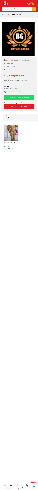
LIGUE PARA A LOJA (19, 106)
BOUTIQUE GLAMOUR (9, 142)
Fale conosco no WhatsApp (19, 97)
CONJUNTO (7, 146)
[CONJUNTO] (11, 133)
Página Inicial (5, 15)
